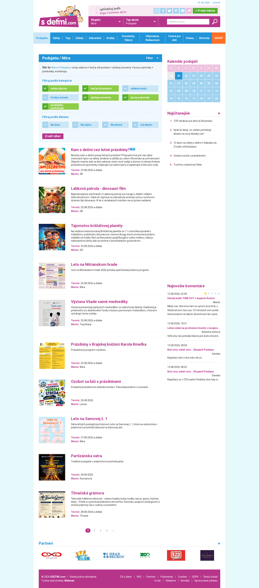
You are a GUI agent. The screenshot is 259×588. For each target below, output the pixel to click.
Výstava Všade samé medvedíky (99, 302)
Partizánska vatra (86, 456)
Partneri (150, 576)
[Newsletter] (182, 11)
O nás (157, 580)
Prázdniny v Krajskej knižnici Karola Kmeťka (108, 344)
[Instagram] (156, 11)
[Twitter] (169, 11)
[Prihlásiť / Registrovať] (189, 11)
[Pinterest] (176, 11)
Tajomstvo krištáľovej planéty (97, 226)
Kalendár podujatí (182, 62)
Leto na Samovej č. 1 (89, 419)
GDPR (195, 576)
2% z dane (126, 576)
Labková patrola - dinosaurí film (98, 189)
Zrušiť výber (53, 136)
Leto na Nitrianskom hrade (94, 265)
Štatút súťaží (211, 576)
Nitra (54, 67)
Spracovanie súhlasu (206, 580)
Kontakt (185, 580)
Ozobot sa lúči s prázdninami (96, 382)
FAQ (139, 576)
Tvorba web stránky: (57, 580)
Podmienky (167, 576)
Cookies (182, 576)
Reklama (171, 580)
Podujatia (64, 67)
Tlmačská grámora (87, 493)
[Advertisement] (193, 226)
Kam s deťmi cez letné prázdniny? (100, 150)
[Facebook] (163, 11)
